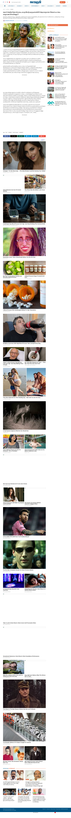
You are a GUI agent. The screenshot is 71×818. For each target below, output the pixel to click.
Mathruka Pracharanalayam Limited (9, 808)
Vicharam (19, 6)
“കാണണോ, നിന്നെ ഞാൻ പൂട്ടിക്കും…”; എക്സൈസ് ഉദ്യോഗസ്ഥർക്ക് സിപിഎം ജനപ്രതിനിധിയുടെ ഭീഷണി (8, 798)
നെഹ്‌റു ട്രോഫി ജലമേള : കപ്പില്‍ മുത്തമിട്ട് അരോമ (60, 52)
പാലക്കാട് (10, 132)
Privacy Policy (58, 808)
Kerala (5, 779)
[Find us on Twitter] (7, 2)
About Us (44, 808)
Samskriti (58, 6)
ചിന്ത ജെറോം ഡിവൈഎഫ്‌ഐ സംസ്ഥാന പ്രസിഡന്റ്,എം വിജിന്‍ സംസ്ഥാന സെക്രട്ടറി (61, 81)
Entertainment (34, 6)
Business (65, 6)
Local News (50, 6)
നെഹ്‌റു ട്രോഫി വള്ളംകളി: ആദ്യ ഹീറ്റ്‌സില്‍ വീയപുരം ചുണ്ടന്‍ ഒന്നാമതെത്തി (60, 89)
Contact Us (48, 808)
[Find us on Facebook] (3, 2)
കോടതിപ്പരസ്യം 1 (50, 28)
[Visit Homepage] (35, 2)
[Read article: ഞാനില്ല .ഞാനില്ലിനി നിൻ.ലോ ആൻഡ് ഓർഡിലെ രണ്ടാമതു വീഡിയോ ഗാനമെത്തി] (50, 67)
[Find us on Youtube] (9, 2)
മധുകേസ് (21, 132)
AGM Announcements (64, 808)
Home (4, 9)
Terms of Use (53, 808)
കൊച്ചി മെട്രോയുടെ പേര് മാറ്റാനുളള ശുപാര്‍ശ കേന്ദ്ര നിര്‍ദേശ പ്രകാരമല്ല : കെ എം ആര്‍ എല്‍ (61, 103)
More (42, 6)
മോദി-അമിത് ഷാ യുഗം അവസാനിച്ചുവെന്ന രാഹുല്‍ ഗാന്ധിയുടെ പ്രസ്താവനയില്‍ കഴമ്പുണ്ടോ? (61, 39)
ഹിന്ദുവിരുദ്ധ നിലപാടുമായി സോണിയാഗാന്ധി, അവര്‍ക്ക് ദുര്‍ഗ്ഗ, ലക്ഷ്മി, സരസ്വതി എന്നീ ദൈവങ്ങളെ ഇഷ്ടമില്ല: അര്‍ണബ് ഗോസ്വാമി (24, 799)
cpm (6, 132)
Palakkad (11, 9)
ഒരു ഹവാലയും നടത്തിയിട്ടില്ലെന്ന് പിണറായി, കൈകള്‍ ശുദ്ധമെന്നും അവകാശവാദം (61, 46)
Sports (26, 6)
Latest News (11, 6)
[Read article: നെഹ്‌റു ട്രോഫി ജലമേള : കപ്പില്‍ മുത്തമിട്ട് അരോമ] (50, 53)
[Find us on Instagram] (5, 2)
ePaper (63, 2)
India (20, 794)
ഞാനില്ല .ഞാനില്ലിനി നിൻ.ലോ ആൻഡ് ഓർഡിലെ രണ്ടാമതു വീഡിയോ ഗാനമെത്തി (61, 67)
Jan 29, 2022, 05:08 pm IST (19, 20)
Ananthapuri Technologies (12, 810)
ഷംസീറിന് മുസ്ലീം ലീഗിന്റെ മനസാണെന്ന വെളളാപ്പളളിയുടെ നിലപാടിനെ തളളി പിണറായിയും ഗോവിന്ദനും (11, 783)
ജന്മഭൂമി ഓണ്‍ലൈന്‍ (9, 20)
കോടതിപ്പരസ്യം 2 (51, 31)
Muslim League (15, 132)
